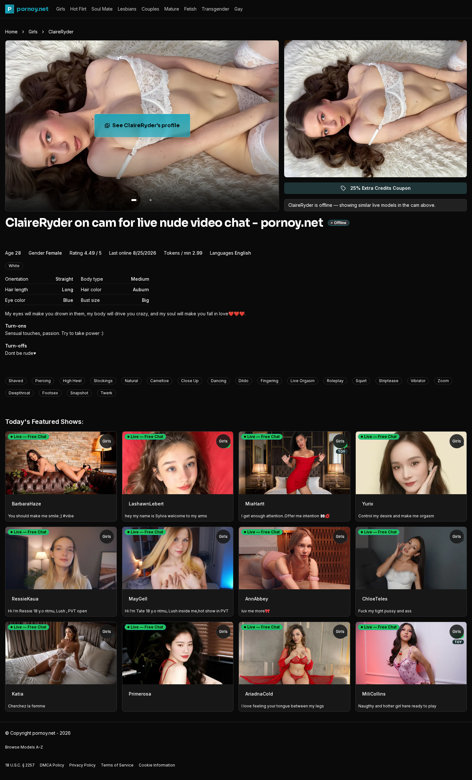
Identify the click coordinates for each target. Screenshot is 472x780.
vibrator (418, 380)
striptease (388, 380)
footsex (50, 392)
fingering (269, 380)
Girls (60, 9)
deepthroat (19, 392)
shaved (16, 380)
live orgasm (303, 380)
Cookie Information (157, 765)
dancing (218, 380)
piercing (43, 380)
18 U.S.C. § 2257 (20, 765)
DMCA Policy (52, 765)
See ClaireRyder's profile (151, 127)
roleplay (335, 380)
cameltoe (159, 380)
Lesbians (127, 9)
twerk (106, 392)
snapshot (79, 392)
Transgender (215, 9)
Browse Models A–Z (24, 747)
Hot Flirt (78, 9)
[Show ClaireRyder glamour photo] (151, 200)
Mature (171, 9)
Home (11, 31)
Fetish (190, 9)
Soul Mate (102, 9)
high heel (72, 380)
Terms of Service (117, 765)
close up (190, 380)
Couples (150, 9)
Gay (238, 9)
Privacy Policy (82, 765)
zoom (443, 380)
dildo (244, 380)
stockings (103, 380)
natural (131, 380)
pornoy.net (28, 9)
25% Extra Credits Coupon (384, 189)
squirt (361, 380)
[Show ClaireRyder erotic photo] (134, 200)
